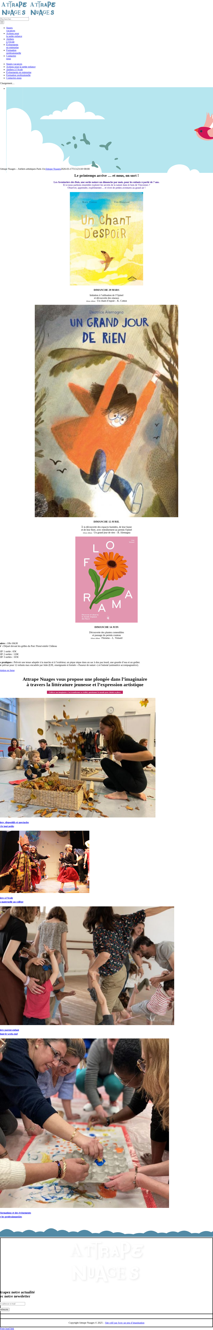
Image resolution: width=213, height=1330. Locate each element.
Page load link (7, 1328)
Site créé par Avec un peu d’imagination (124, 1322)
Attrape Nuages (53, 169)
